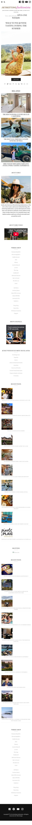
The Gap (16, 270)
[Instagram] (29, 2)
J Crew (16, 267)
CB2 (16, 259)
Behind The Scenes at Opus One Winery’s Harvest (16, 524)
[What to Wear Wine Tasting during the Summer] (16, 53)
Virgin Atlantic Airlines (16, 373)
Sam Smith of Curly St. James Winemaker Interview (16, 476)
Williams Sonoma (16, 310)
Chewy (16, 262)
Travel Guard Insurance (16, 370)
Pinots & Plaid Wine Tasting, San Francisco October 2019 (16, 539)
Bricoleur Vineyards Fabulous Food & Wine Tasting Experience (16, 165)
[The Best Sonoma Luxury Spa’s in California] (16, 103)
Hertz (16, 360)
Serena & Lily (16, 298)
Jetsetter (16, 365)
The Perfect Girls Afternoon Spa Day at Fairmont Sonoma (16, 624)
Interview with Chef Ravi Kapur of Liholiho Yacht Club (16, 400)
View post (16, 79)
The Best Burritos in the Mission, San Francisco (16, 576)
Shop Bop (16, 305)
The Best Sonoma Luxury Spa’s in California (16, 115)
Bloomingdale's (16, 254)
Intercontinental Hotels (16, 362)
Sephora (16, 301)
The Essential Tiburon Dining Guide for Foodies (16, 461)
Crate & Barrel (16, 265)
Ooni (16, 283)
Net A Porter (16, 278)
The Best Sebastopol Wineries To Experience (16, 672)
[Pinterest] (22, 2)
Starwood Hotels (16, 368)
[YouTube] (26, 2)
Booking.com (16, 354)
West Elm (16, 308)
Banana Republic (16, 252)
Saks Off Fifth (16, 295)
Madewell (16, 273)
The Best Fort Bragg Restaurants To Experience (16, 656)
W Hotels (16, 376)
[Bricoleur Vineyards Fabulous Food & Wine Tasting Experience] (16, 152)
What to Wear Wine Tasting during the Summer (16, 26)
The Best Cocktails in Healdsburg (16, 430)
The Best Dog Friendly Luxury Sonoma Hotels (16, 140)
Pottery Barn (16, 290)
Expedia (16, 357)
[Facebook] (19, 2)
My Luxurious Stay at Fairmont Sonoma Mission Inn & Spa (16, 415)
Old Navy (16, 288)
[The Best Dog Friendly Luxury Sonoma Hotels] (16, 128)
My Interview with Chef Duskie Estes (16, 687)
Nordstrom (16, 280)
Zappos (16, 313)
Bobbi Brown (16, 257)
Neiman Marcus (16, 275)
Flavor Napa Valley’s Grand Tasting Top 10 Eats (16, 446)
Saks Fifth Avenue (16, 293)
